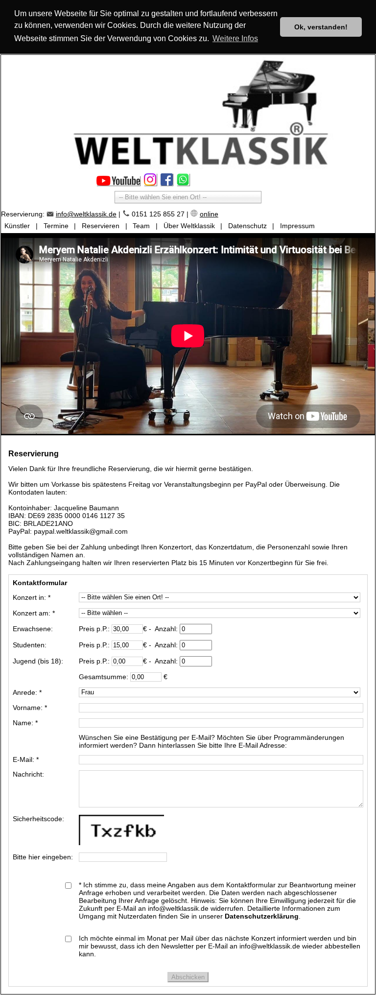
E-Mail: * (26, 759)
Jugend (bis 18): (38, 661)
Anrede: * (27, 692)
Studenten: (30, 645)
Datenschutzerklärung (262, 916)
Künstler (17, 226)
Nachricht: (28, 774)
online (209, 214)
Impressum (297, 226)
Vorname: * (30, 707)
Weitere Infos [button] (235, 38)
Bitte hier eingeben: (43, 857)
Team (141, 226)
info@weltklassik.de (86, 214)
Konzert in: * (31, 597)
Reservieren (100, 226)
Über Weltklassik (189, 226)
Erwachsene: (33, 629)
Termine (56, 226)
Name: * (25, 723)
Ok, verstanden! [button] (321, 27)
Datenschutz (247, 226)
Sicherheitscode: (38, 819)
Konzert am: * (34, 613)
